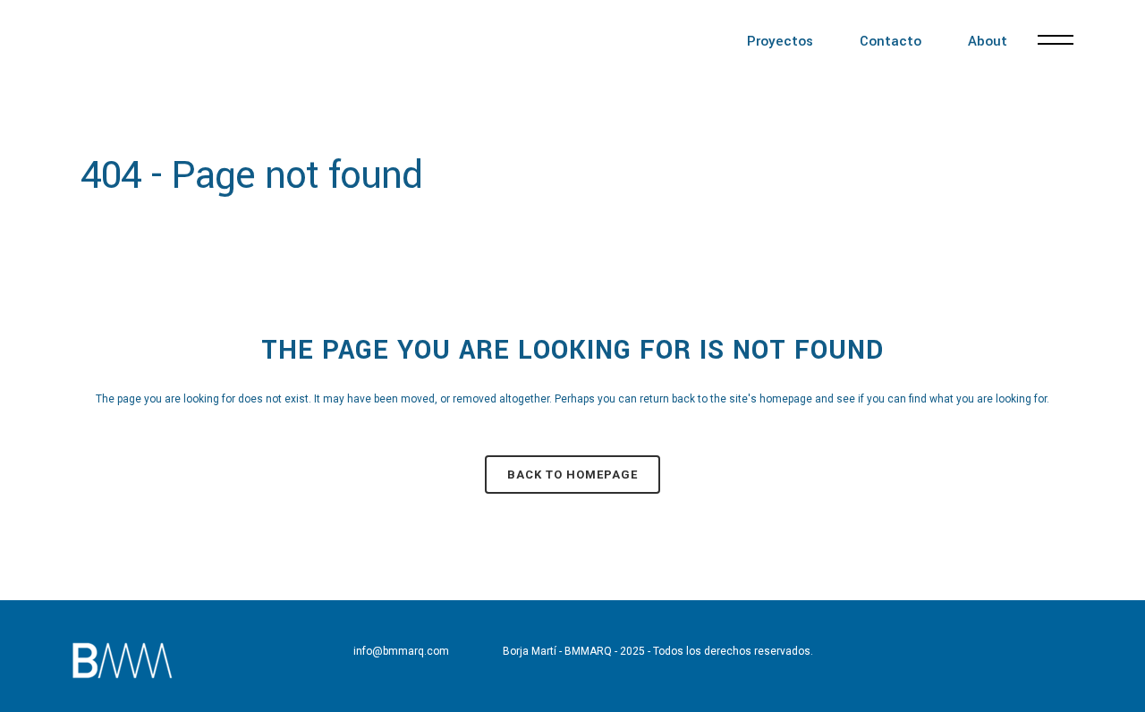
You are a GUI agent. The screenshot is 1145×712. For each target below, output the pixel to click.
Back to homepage (572, 474)
